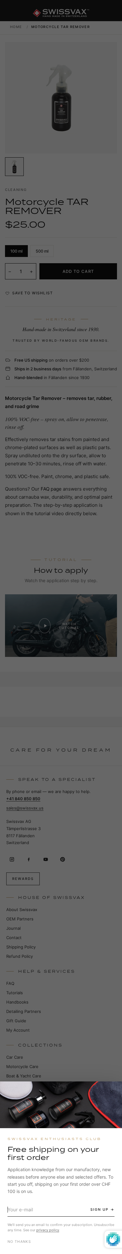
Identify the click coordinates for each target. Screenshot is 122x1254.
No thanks (19, 1241)
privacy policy (47, 1230)
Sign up (99, 1209)
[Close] (112, 1092)
